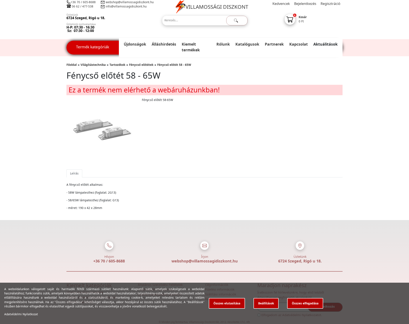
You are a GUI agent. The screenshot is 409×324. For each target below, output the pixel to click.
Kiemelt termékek (191, 47)
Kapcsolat (298, 44)
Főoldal (71, 65)
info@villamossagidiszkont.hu (126, 6)
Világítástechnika (93, 65)
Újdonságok (135, 44)
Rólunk (223, 44)
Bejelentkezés (305, 3)
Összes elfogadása (305, 303)
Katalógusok (247, 44)
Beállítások (266, 303)
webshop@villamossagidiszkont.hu (129, 2)
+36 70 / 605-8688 (83, 2)
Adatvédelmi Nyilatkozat (21, 314)
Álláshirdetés (164, 44)
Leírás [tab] (74, 173)
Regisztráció (330, 3)
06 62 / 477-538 (82, 6)
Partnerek (274, 44)
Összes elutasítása (226, 303)
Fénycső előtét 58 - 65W (174, 65)
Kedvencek (281, 3)
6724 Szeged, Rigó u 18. (300, 261)
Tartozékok (117, 65)
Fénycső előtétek (141, 65)
